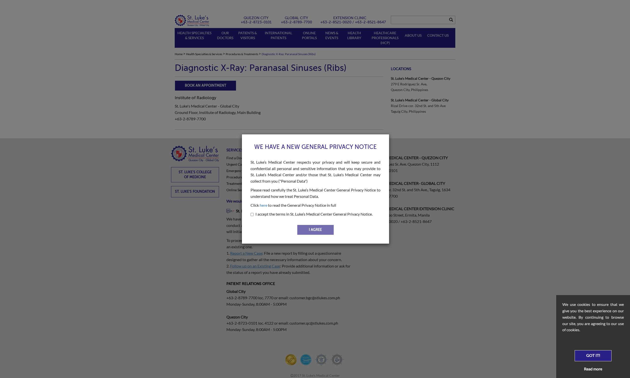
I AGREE (315, 230)
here (263, 205)
